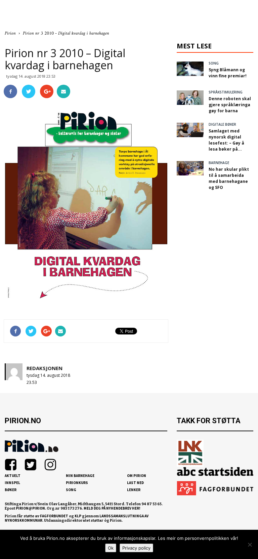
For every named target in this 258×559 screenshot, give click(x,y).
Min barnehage (80, 475)
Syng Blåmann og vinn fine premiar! (228, 73)
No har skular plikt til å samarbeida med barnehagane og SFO (229, 178)
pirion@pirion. (31, 508)
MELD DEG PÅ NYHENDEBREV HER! (112, 508)
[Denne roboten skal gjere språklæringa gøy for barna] (190, 97)
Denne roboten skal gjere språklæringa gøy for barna (230, 105)
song (214, 63)
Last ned (135, 482)
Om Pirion (136, 475)
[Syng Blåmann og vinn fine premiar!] (190, 69)
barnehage (219, 162)
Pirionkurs (77, 482)
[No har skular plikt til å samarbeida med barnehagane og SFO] (190, 168)
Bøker (10, 489)
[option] (86, 209)
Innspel (12, 482)
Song (71, 489)
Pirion (10, 33)
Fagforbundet (54, 516)
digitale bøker (222, 124)
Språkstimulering (226, 92)
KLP (78, 516)
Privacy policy (136, 548)
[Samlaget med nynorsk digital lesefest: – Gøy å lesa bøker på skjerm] (190, 130)
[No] (249, 544)
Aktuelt (12, 475)
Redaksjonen (44, 368)
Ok (111, 548)
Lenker (133, 489)
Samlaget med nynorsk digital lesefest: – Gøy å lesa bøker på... (226, 140)
